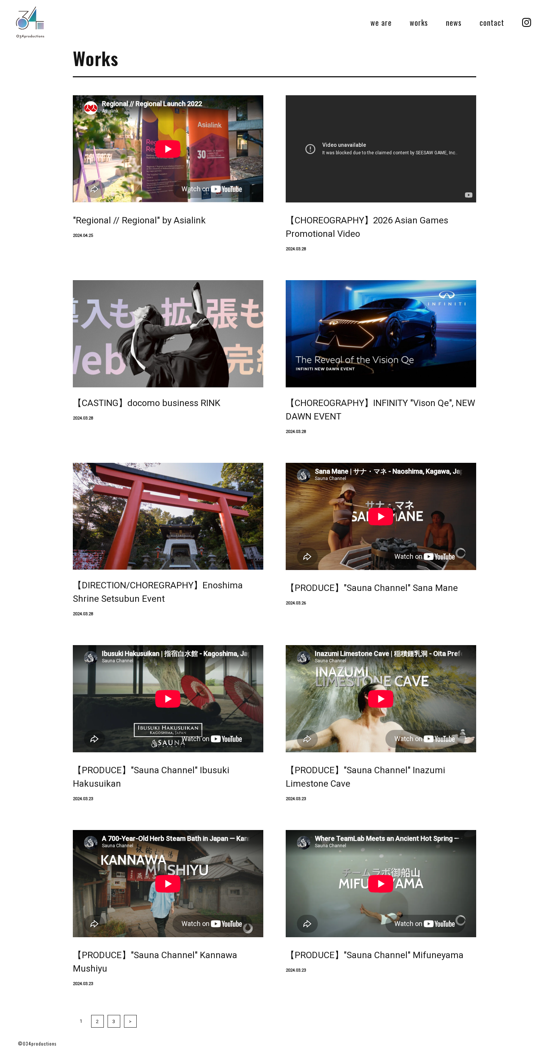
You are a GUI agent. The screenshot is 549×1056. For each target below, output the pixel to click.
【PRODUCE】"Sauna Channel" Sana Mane (372, 588)
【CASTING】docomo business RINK (146, 403)
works (419, 22)
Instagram (526, 22)
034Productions (30, 22)
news (454, 22)
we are (381, 22)
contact (492, 22)
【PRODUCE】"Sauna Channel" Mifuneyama (374, 955)
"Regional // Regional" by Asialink (139, 220)
